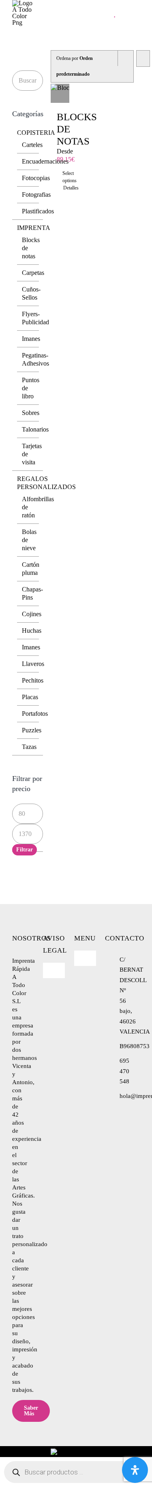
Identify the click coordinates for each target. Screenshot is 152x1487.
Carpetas (33, 272)
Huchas (31, 630)
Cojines (31, 614)
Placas (30, 697)
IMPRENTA (33, 227)
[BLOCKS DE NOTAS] (60, 93)
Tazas (29, 746)
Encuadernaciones (45, 161)
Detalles (60, 187)
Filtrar (24, 850)
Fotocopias (36, 177)
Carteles (32, 144)
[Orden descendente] (143, 58)
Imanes (31, 338)
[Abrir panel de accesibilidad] (135, 1470)
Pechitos (32, 680)
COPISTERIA (36, 132)
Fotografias (36, 194)
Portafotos (35, 713)
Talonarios (35, 429)
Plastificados (38, 211)
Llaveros (33, 663)
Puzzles (31, 730)
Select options (59, 177)
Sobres (30, 412)
